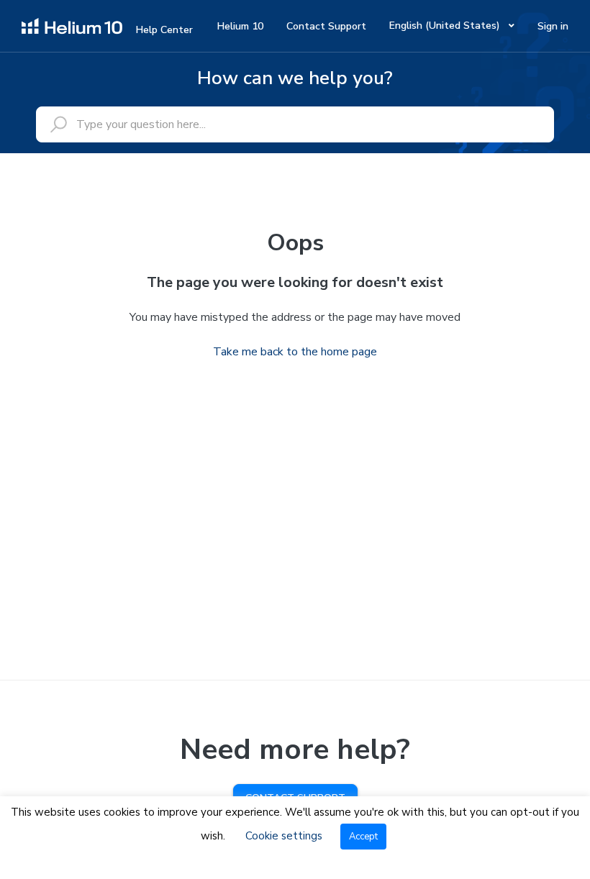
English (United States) (446, 25)
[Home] (72, 25)
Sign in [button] (552, 26)
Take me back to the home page (295, 352)
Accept (363, 836)
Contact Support (326, 26)
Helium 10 (240, 26)
